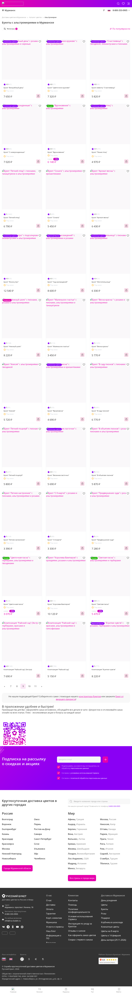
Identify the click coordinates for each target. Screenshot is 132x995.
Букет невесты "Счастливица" (103, 87)
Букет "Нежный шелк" (12, 346)
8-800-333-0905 (114, 806)
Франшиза (51, 922)
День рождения (109, 900)
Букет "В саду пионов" (100, 411)
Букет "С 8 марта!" (55, 540)
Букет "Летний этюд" (12, 217)
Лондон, (72, 853)
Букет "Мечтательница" (101, 282)
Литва (82, 839)
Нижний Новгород (11, 853)
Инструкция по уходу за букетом (80, 925)
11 (35, 686)
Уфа (36, 853)
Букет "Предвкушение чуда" (103, 540)
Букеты (104, 909)
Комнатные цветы (110, 926)
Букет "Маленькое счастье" (58, 346)
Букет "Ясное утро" (11, 282)
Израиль (80, 824)
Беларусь (80, 868)
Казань (5, 834)
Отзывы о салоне (76, 930)
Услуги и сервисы (55, 926)
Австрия (78, 834)
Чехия (110, 839)
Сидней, (104, 853)
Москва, (104, 819)
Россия (112, 819)
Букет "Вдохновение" (56, 152)
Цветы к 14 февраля (111, 935)
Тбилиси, (105, 863)
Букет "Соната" (53, 217)
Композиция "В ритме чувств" (104, 669)
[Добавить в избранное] (40, 41)
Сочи (36, 843)
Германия (82, 829)
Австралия (114, 853)
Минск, (71, 868)
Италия (109, 848)
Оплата (49, 909)
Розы (103, 913)
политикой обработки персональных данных (89, 778)
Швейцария (83, 848)
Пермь (37, 824)
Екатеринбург (9, 829)
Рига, (102, 843)
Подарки (105, 918)
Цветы (104, 904)
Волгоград (7, 819)
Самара (38, 834)
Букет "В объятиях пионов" (102, 475)
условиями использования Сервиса (85, 773)
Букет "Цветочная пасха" (13, 604)
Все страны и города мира (82, 878)
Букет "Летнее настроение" (14, 540)
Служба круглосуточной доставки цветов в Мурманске (29, 966)
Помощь (72, 904)
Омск (37, 819)
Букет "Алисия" (9, 411)
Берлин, (72, 829)
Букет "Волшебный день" (14, 87)
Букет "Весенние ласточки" (58, 475)
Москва (6, 848)
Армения (81, 843)
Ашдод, (72, 824)
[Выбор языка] (109, 10)
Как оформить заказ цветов (82, 935)
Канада (112, 829)
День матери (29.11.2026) (113, 939)
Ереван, (72, 843)
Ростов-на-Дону (42, 829)
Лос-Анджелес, (75, 858)
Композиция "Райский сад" (58, 669)
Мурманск (10, 10)
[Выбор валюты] (103, 10)
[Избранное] (123, 3)
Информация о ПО (53, 937)
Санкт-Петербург (42, 839)
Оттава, (104, 829)
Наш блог (51, 931)
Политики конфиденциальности (79, 910)
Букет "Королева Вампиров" (59, 604)
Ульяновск (39, 848)
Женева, (72, 848)
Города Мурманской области (17, 868)
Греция (80, 819)
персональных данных (80, 768)
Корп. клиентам (54, 918)
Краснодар (7, 839)
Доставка (50, 904)
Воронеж (6, 824)
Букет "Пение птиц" (99, 152)
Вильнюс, (73, 839)
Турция (114, 858)
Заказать (38, 96)
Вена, (70, 834)
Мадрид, (72, 863)
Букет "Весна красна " (100, 346)
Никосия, (105, 824)
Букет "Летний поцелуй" (13, 475)
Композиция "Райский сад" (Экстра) (18, 669)
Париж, (104, 834)
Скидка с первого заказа (80, 939)
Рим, (102, 848)
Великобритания (86, 853)
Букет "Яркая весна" (55, 411)
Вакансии (51, 942)
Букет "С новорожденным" (14, 152)
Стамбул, (104, 858)
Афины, (72, 819)
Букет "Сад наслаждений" (58, 282)
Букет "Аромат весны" (100, 217)
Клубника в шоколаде (112, 922)
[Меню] (128, 3)
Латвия (109, 843)
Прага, (103, 839)
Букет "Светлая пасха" (100, 604)
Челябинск (39, 858)
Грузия (113, 863)
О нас (49, 900)
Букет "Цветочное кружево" (59, 87)
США (86, 858)
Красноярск (8, 843)
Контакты (73, 900)
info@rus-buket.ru (13, 920)
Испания (81, 863)
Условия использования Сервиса (80, 918)
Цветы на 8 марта (110, 931)
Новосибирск (9, 858)
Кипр (112, 824)
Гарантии (51, 913)
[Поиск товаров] (118, 3)
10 (29, 686)
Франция (113, 834)
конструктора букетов (90, 696)
